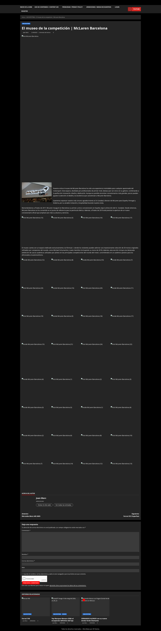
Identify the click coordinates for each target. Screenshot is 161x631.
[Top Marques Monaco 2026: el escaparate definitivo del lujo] (66, 606)
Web (23, 567)
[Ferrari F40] (36, 606)
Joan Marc (26, 32)
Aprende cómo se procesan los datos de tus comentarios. (68, 585)
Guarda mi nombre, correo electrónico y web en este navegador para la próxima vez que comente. (55, 574)
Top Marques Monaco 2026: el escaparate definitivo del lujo (63, 620)
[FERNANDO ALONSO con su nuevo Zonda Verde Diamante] (95, 606)
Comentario (26, 530)
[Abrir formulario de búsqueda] (126, 9)
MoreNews (86, 629)
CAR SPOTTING (26, 23)
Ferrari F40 (26, 619)
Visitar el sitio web (44, 505)
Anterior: (31, 515)
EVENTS (64, 614)
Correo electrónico (28, 561)
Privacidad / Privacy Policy (72, 7)
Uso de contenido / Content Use (47, 7)
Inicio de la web (26, 7)
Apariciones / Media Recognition (98, 7)
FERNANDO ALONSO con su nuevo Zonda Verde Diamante (94, 620)
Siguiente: (131, 515)
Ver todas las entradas (63, 505)
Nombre (25, 554)
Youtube (136, 9)
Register (24, 11)
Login (117, 7)
